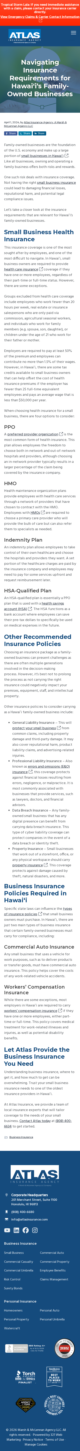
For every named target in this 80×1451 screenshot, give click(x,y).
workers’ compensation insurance (30, 1011)
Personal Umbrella (52, 1319)
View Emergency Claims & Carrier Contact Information (40, 17)
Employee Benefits (53, 1270)
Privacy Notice (33, 1439)
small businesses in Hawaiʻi (42, 156)
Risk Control (12, 1279)
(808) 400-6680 (22, 1212)
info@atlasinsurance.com (29, 1219)
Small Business (14, 1253)
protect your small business (34, 728)
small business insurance (56, 183)
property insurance (27, 865)
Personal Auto (49, 1310)
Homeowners (13, 1310)
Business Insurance (21, 1137)
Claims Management (54, 1279)
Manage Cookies (36, 1444)
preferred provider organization (32, 434)
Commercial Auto (52, 1253)
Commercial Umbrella (18, 1270)
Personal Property (16, 1319)
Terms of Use (54, 1439)
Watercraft (12, 1328)
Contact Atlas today (35, 1121)
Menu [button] (68, 33)
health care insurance (21, 270)
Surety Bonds (13, 1288)
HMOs (35, 513)
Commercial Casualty (18, 1262)
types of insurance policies (38, 911)
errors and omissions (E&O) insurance (41, 769)
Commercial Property (54, 1262)
